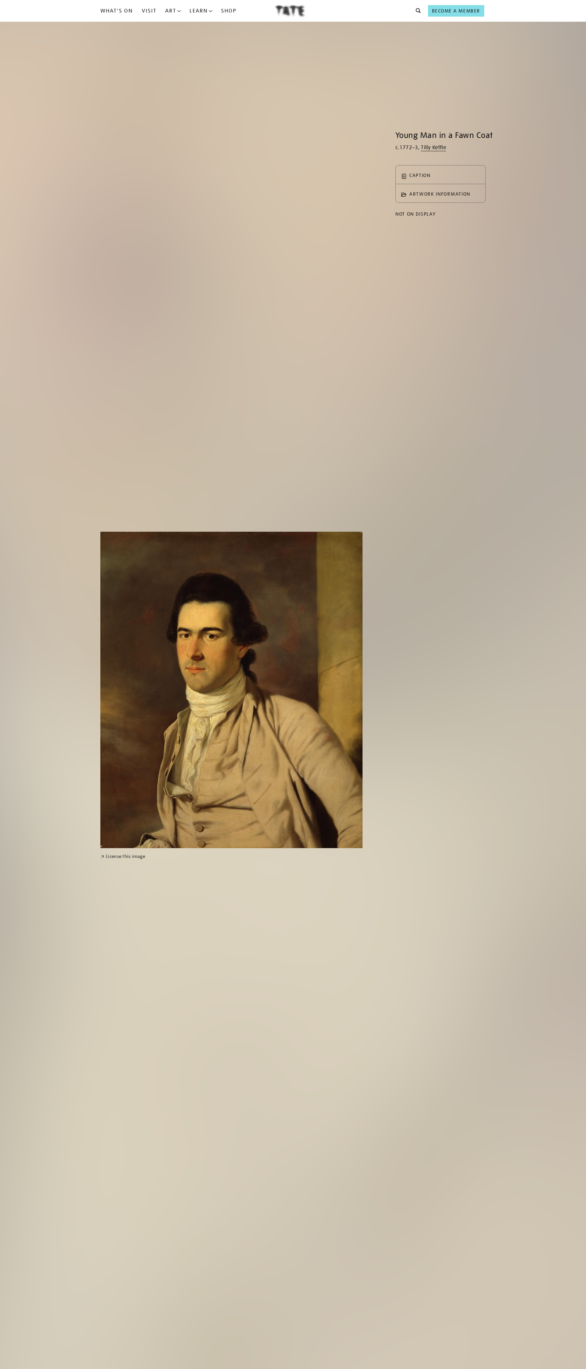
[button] (416, 11)
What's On (116, 10)
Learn (199, 10)
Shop (228, 10)
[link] (122, 856)
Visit (149, 10)
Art (170, 10)
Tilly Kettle (433, 147)
